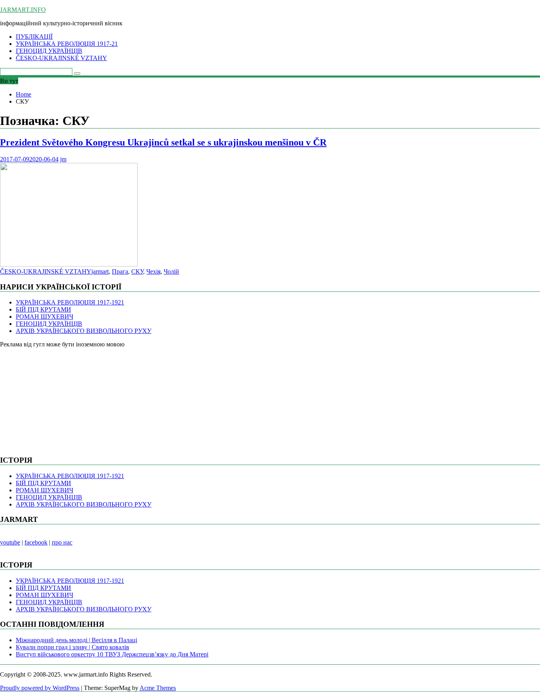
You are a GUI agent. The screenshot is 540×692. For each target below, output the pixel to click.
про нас (62, 542)
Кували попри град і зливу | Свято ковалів (72, 647)
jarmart (100, 271)
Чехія (153, 271)
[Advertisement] (59, 397)
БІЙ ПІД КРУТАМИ (43, 309)
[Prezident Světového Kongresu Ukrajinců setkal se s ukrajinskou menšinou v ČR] (69, 264)
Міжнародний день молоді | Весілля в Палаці (76, 640)
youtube (10, 542)
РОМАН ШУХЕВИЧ (44, 316)
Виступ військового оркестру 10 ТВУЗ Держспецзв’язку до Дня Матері (112, 654)
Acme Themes (158, 687)
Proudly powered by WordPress (39, 687)
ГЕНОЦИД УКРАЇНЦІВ (49, 50)
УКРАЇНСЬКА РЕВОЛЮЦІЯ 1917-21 (67, 43)
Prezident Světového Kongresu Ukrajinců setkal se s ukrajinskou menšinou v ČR (163, 142)
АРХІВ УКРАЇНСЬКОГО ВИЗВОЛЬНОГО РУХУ (83, 330)
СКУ (137, 271)
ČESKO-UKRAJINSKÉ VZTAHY (61, 58)
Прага (120, 271)
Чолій (171, 271)
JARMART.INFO (23, 9)
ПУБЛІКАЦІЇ (34, 36)
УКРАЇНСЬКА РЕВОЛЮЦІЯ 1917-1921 (70, 302)
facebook (36, 542)
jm (63, 159)
